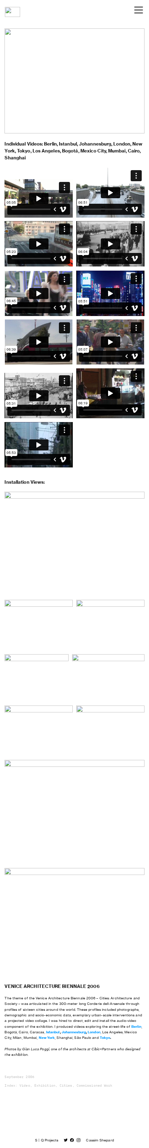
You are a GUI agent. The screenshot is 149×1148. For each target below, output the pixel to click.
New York (47, 1037)
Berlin (136, 1026)
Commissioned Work (95, 1085)
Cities (66, 1085)
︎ (72, 1140)
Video (24, 1085)
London (94, 1032)
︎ (65, 1140)
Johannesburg (74, 1032)
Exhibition (44, 1085)
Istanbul (53, 1032)
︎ (78, 1140)
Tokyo (105, 1037)
